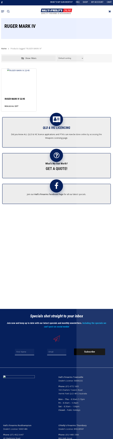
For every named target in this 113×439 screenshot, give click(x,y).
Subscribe (89, 352)
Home (4, 48)
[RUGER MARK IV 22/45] (18, 81)
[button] (2, 11)
